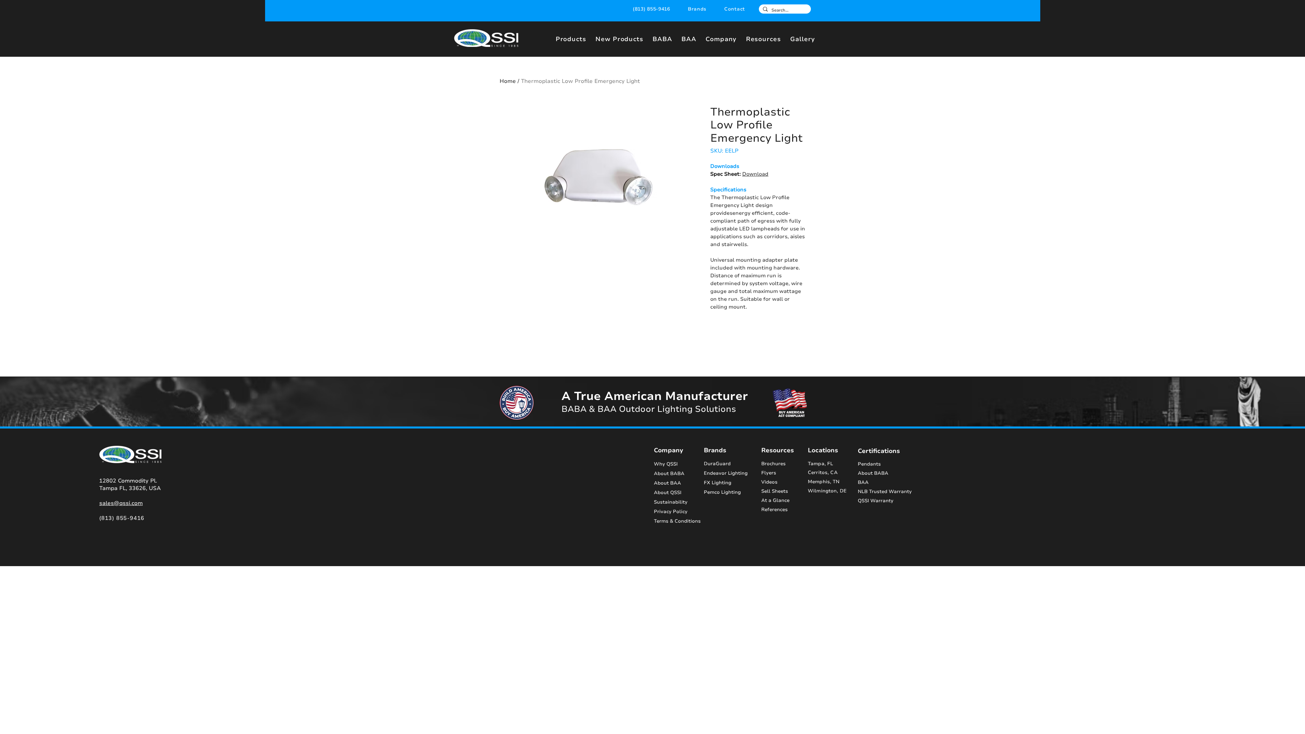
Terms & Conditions (673, 521)
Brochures (773, 463)
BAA (863, 482)
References (774, 509)
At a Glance (775, 500)
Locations (823, 450)
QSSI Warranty (875, 500)
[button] (697, 9)
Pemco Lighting (722, 492)
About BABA (669, 473)
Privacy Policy (671, 511)
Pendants (869, 464)
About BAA (667, 483)
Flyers (768, 473)
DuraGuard (717, 463)
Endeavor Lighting (726, 473)
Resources (777, 450)
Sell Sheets (774, 491)
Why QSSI (666, 464)
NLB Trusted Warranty (885, 491)
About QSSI (667, 492)
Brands (715, 450)
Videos (769, 482)
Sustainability (671, 502)
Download (755, 174)
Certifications (879, 451)
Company (668, 450)
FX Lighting (717, 482)
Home (508, 81)
